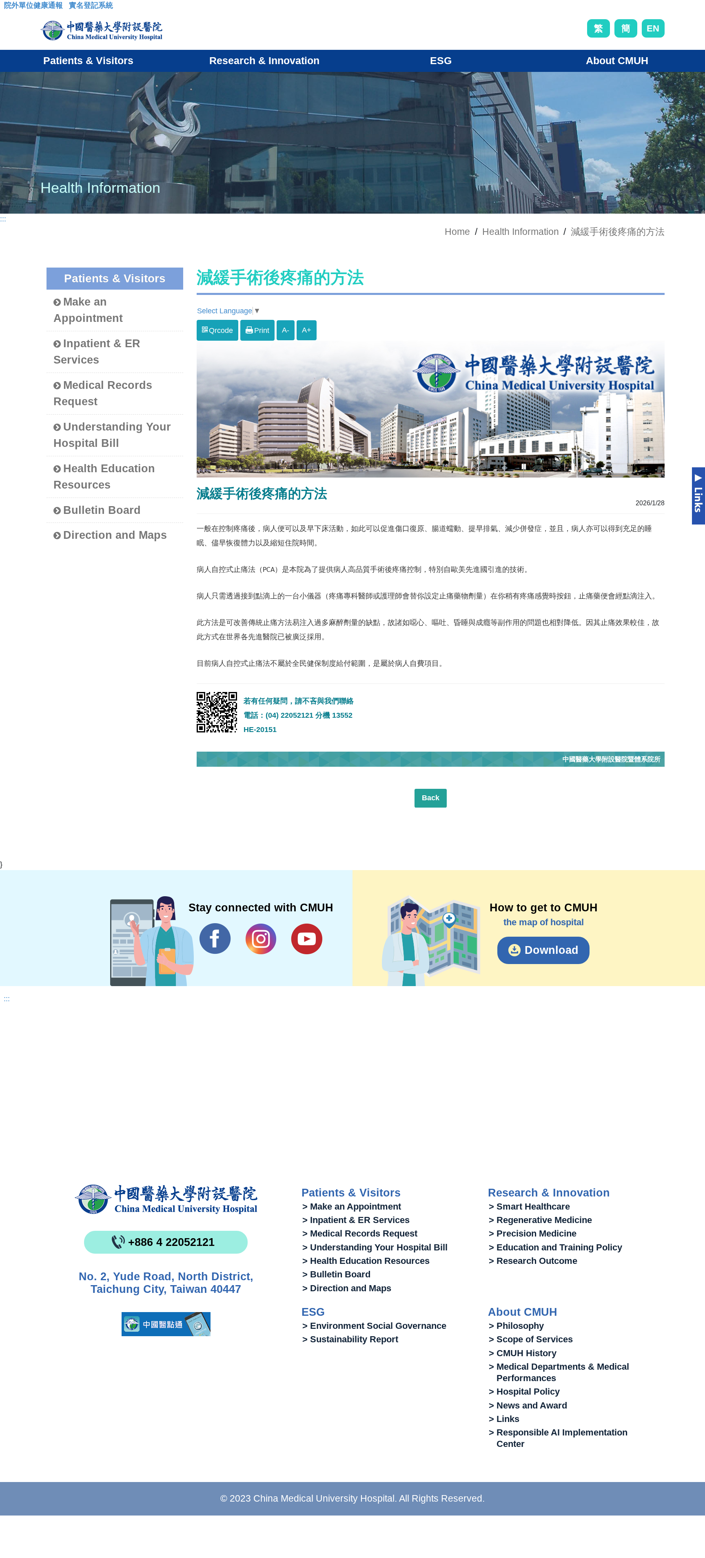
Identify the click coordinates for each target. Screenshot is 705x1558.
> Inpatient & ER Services (356, 1220)
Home (457, 231)
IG (261, 939)
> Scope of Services (531, 1339)
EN (653, 28)
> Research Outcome (533, 1261)
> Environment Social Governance (374, 1326)
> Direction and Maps (346, 1288)
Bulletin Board (102, 510)
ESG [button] (441, 60)
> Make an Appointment (351, 1206)
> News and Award (528, 1405)
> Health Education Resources (366, 1261)
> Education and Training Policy (555, 1247)
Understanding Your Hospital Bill (112, 435)
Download (552, 950)
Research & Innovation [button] (264, 60)
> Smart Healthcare (529, 1206)
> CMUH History (522, 1353)
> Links (504, 1419)
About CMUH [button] (617, 60)
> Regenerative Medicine (540, 1220)
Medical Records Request (102, 393)
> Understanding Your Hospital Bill (375, 1247)
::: (10, 8)
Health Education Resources (104, 476)
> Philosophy (516, 1326)
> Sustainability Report (350, 1339)
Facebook (215, 938)
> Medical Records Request (359, 1233)
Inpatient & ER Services (96, 351)
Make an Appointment (88, 310)
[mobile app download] (166, 1324)
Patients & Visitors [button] (88, 60)
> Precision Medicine (532, 1233)
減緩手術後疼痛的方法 (618, 231)
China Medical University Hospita (166, 1199)
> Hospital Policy (524, 1391)
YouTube (306, 938)
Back (430, 798)
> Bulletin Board (336, 1274)
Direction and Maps (115, 535)
